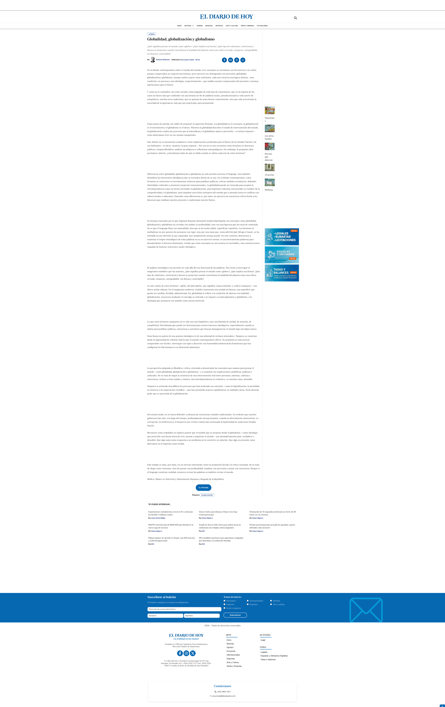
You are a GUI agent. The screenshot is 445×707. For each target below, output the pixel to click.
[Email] (230, 60)
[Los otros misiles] (270, 128)
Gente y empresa (233, 608)
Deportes (254, 604)
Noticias (230, 643)
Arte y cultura (278, 604)
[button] (295, 17)
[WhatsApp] (242, 60)
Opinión (276, 601)
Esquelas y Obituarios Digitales (274, 656)
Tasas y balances (268, 659)
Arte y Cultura (233, 662)
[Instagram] (186, 653)
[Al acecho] (270, 167)
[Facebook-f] (180, 653)
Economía (231, 651)
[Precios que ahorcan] (270, 146)
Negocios (230, 604)
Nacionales (231, 601)
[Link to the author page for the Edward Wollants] (153, 60)
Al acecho (269, 174)
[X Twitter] (236, 60)
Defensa (269, 189)
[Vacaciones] (270, 110)
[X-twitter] (193, 653)
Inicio (229, 640)
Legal (263, 640)
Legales (264, 652)
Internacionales (256, 601)
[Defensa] (270, 182)
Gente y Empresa (234, 666)
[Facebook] (224, 60)
